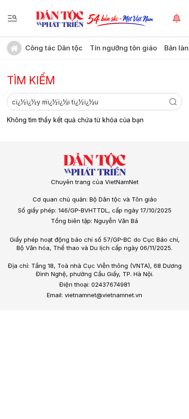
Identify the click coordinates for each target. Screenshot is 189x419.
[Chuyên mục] (12, 18)
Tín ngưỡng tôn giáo (123, 48)
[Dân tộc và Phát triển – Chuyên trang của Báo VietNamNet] (59, 18)
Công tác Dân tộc (54, 48)
